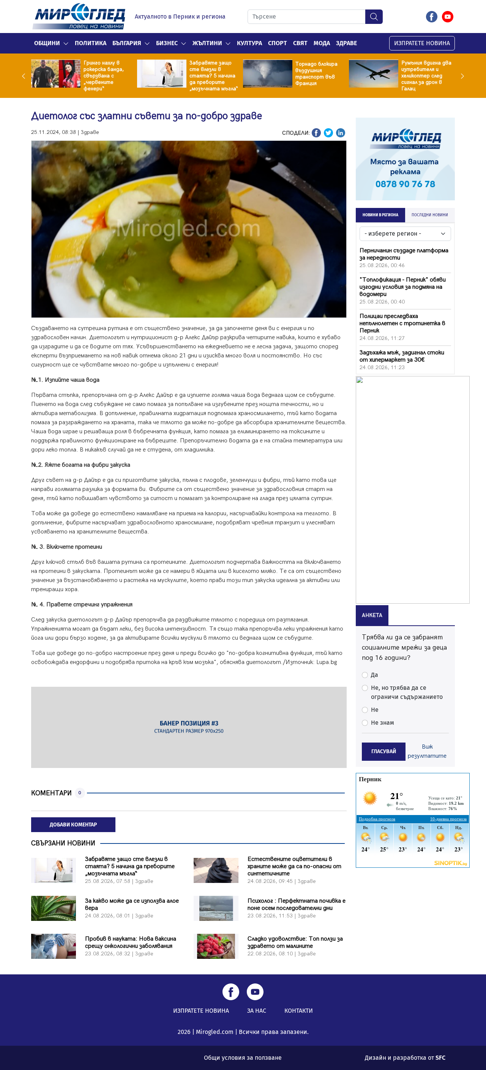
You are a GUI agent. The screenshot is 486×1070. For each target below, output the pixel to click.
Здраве (346, 43)
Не (375, 709)
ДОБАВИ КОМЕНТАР (73, 824)
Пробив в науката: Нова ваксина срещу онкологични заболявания (130, 942)
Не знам (382, 722)
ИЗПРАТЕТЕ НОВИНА (422, 43)
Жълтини (207, 43)
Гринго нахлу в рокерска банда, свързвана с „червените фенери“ (104, 76)
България (126, 43)
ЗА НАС (256, 1010)
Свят (300, 43)
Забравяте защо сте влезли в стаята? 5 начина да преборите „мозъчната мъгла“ (213, 76)
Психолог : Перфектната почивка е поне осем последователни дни (297, 904)
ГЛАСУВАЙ (383, 751)
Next (460, 76)
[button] (66, 43)
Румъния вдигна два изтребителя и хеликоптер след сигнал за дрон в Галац (426, 76)
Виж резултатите (427, 751)
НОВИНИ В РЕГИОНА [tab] (380, 215)
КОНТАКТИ (298, 1010)
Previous (25, 76)
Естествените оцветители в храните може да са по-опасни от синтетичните (294, 866)
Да (374, 674)
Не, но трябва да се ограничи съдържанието (407, 692)
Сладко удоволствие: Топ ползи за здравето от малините (295, 942)
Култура (249, 43)
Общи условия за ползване (243, 1057)
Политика (90, 43)
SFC (440, 1057)
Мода (322, 43)
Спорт (277, 43)
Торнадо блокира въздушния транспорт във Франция (316, 74)
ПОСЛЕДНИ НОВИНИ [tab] (430, 215)
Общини (47, 43)
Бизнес (167, 43)
